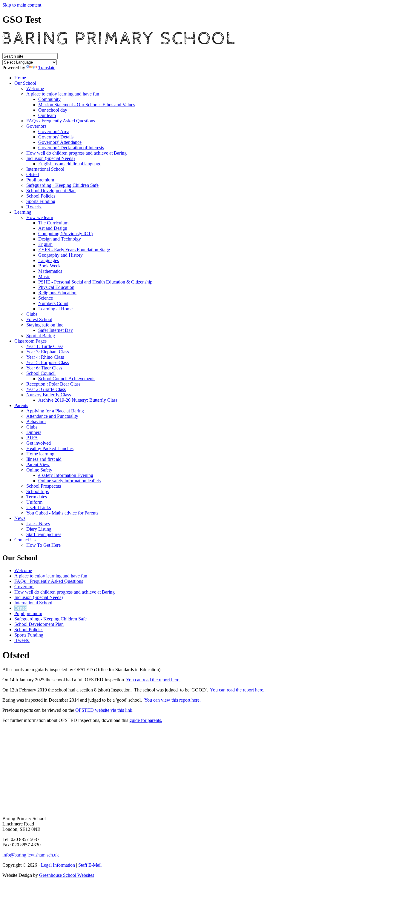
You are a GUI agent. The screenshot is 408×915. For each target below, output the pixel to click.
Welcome (35, 88)
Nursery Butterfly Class (48, 394)
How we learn (39, 217)
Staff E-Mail (90, 865)
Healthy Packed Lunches (49, 448)
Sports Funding (40, 201)
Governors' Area (53, 131)
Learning (22, 212)
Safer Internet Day (55, 330)
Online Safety (39, 469)
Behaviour (36, 421)
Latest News (38, 523)
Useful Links (38, 507)
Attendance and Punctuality (52, 416)
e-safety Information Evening (65, 475)
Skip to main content (21, 4)
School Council (41, 373)
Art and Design (52, 228)
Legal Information (58, 865)
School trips (37, 491)
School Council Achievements (66, 378)
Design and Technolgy (59, 238)
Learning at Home (55, 308)
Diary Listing (38, 529)
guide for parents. (145, 720)
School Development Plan (51, 190)
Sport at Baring (40, 335)
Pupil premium (40, 179)
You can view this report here (172, 700)
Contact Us (25, 539)
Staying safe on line (44, 324)
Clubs (31, 314)
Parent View (38, 464)
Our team (47, 115)
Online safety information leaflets (69, 480)
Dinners (33, 432)
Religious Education (57, 292)
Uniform (34, 502)
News (19, 518)
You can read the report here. (153, 679)
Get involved (38, 443)
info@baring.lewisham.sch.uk (30, 854)
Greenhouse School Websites (66, 875)
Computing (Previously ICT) (65, 233)
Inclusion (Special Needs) (50, 158)
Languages (48, 260)
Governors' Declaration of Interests (71, 147)
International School (45, 169)
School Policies (40, 195)
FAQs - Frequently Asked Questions (60, 120)
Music (44, 276)
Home (20, 77)
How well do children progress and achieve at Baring (76, 152)
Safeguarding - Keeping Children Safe (62, 185)
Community (49, 99)
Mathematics (50, 271)
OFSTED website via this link (103, 710)
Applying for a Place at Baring (55, 410)
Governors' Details (55, 136)
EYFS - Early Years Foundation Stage (74, 249)
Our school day (52, 110)
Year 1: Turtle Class (44, 346)
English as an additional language (69, 163)
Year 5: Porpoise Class (47, 362)
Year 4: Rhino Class (45, 357)
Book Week (49, 265)
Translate (46, 67)
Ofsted (32, 174)
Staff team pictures (43, 534)
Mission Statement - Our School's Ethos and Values (86, 104)
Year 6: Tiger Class (44, 367)
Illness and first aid (44, 459)
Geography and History (60, 255)
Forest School (39, 319)
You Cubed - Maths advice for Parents (62, 512)
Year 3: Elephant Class (47, 351)
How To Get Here (43, 545)
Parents (21, 405)
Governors (36, 126)
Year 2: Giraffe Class (46, 389)
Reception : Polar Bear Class (53, 383)
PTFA (32, 437)
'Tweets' (34, 206)
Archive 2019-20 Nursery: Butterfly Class (77, 400)
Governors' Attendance (60, 142)
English (45, 244)
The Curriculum (53, 222)
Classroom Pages (30, 340)
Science (45, 298)
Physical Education (56, 287)
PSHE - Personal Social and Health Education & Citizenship (95, 281)
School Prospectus (43, 486)
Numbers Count (53, 303)
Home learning (40, 453)
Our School (25, 83)
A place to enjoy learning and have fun (62, 93)
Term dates (36, 496)
